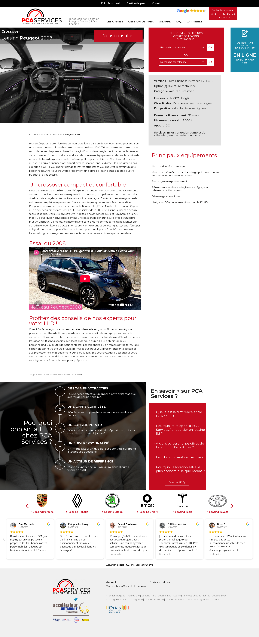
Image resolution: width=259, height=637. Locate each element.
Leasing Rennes (182, 595)
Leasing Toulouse (154, 599)
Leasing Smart (149, 512)
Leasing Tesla (183, 512)
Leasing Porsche (43, 512)
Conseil (156, 3)
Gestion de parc (136, 3)
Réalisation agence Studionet (202, 599)
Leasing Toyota (218, 512)
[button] (254, 540)
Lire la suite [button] (16, 554)
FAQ (179, 21)
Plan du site (133, 595)
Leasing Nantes (201, 595)
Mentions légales (115, 595)
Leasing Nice (135, 599)
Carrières (194, 21)
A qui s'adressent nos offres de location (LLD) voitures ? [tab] (180, 445)
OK (210, 47)
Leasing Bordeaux (116, 599)
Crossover (57, 134)
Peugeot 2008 (72, 134)
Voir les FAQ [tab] (177, 482)
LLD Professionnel (109, 3)
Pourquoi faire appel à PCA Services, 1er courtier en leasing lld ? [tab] (180, 429)
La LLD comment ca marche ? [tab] (179, 457)
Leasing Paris (149, 595)
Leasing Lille (164, 595)
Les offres (114, 21)
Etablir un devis (160, 582)
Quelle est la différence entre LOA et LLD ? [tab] (179, 414)
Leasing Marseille (175, 599)
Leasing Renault (78, 512)
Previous (4, 68)
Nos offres (44, 134)
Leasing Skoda (113, 512)
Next (139, 68)
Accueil (33, 134)
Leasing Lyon (219, 595)
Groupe (165, 21)
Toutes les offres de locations (126, 586)
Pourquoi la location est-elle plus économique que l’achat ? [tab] (180, 469)
